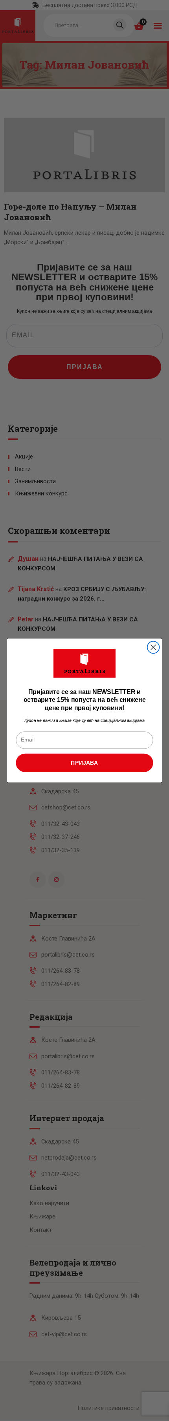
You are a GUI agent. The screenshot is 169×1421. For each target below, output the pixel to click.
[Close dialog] (153, 647)
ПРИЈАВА (84, 762)
